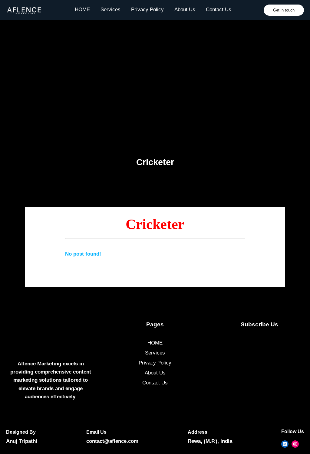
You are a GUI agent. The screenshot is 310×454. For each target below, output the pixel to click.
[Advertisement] (155, 82)
